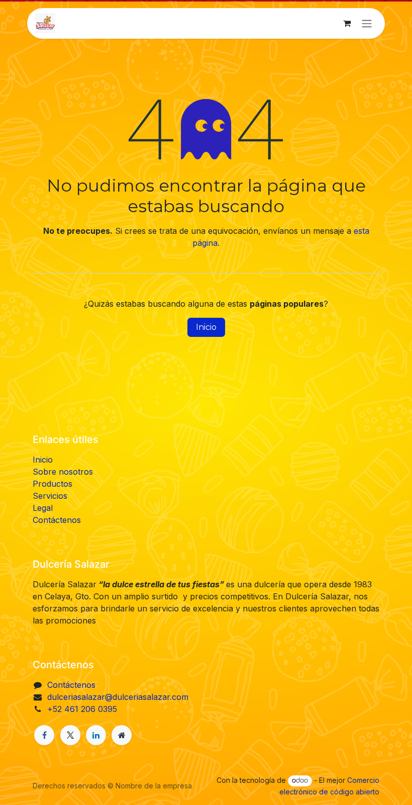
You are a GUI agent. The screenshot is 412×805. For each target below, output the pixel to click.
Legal (43, 508)
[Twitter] (70, 735)
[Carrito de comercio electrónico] (347, 23)
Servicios (50, 496)
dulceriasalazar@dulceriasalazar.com (117, 697)
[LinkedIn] (96, 735)
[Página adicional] (122, 735)
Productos (52, 484)
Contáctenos (57, 520)
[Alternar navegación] (367, 23)
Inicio (206, 327)
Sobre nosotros (63, 472)
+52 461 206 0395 (82, 709)
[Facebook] (44, 735)
